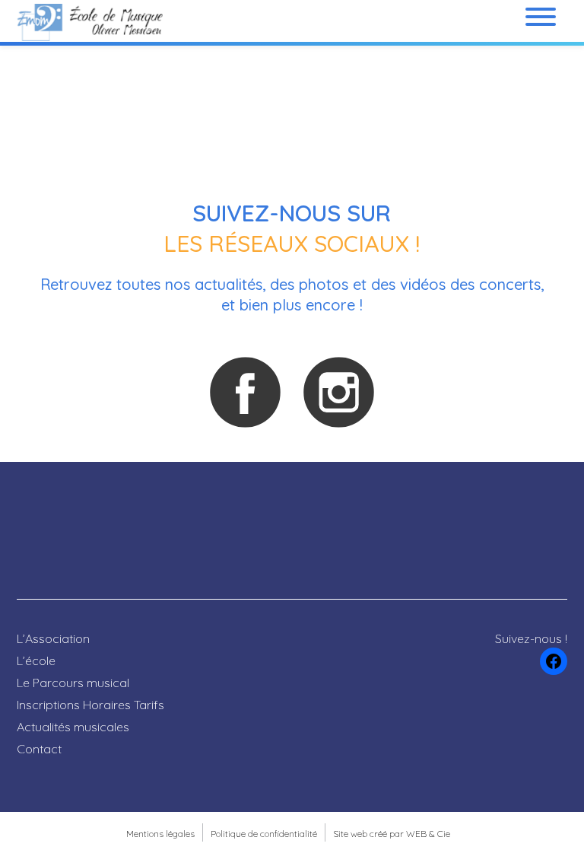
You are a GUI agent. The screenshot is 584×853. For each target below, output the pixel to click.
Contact (39, 748)
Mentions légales (160, 833)
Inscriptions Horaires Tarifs (90, 704)
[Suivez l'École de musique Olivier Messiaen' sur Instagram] (338, 392)
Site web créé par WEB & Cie (391, 833)
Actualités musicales (73, 726)
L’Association (53, 638)
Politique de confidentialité (264, 833)
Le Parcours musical (73, 682)
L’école (36, 660)
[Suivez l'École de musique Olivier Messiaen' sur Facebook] (245, 392)
